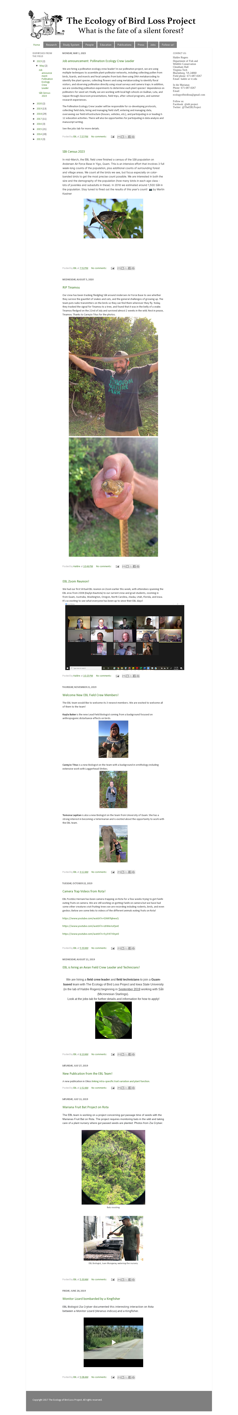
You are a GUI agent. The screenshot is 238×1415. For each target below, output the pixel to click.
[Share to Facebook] (129, 137)
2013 (39, 139)
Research (51, 45)
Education (105, 45)
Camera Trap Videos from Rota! (83, 891)
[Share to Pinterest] (133, 137)
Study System (71, 45)
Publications (124, 45)
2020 (39, 104)
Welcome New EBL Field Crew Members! (90, 695)
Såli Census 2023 (73, 152)
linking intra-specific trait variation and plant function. (121, 1081)
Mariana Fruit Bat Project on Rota (85, 1107)
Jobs (153, 45)
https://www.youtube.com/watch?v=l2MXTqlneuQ (90, 918)
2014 (39, 134)
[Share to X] (126, 137)
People (89, 45)
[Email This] (119, 137)
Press (141, 45)
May (42, 66)
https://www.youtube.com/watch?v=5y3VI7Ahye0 (90, 934)
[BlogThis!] (122, 137)
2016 (39, 124)
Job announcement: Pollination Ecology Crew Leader (98, 61)
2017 (39, 119)
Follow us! (168, 45)
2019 (39, 109)
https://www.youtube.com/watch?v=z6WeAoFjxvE (90, 926)
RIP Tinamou (71, 287)
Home (36, 45)
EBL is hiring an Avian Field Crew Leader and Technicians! (101, 967)
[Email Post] (112, 136)
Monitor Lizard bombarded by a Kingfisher (91, 1299)
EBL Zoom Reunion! (75, 581)
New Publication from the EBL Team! (87, 1074)
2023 (39, 61)
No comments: (99, 136)
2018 (39, 114)
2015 (39, 129)
